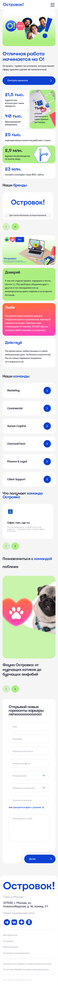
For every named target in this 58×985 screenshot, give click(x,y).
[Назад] (6, 689)
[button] (29, 626)
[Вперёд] (15, 689)
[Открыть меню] (52, 5)
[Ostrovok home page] (13, 5)
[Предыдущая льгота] (6, 546)
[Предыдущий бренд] (6, 226)
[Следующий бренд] (15, 226)
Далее (32, 859)
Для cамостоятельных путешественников (27, 215)
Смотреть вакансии (17, 80)
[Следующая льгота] (15, 546)
